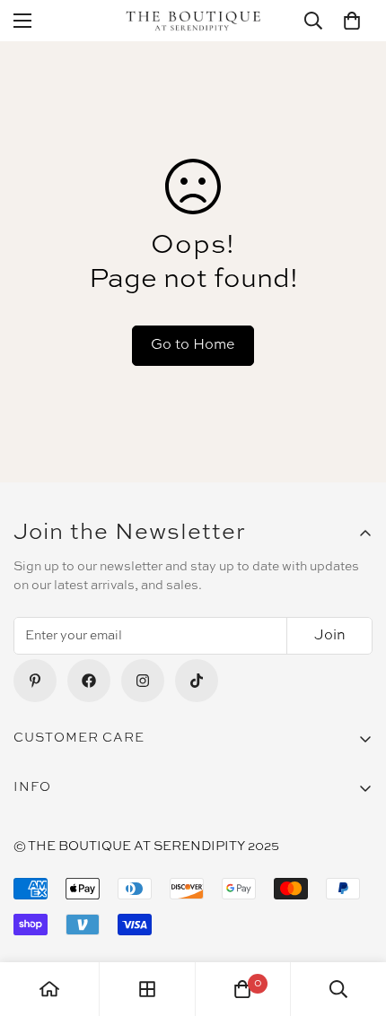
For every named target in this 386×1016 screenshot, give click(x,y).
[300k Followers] (88, 680)
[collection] (147, 989)
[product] (49, 989)
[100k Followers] (142, 680)
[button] (352, 20)
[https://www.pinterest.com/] (35, 680)
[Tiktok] (196, 680)
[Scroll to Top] (354, 921)
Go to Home (193, 345)
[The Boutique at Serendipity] (193, 21)
